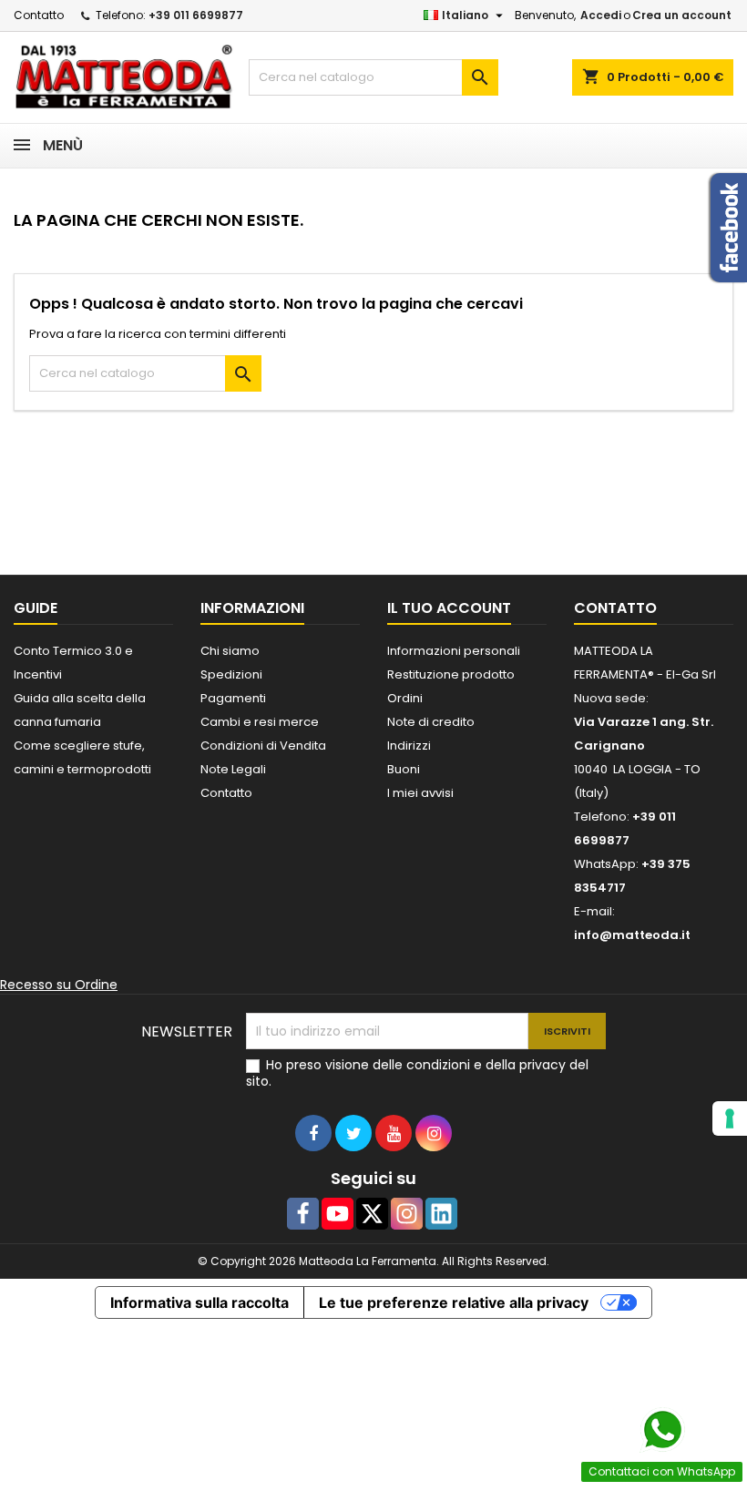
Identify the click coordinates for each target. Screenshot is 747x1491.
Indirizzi (409, 745)
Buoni (403, 769)
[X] (372, 1214)
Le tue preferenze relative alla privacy (453, 1302)
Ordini (405, 698)
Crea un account (682, 15)
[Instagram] (407, 1214)
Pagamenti (233, 698)
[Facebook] (303, 1214)
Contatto (39, 15)
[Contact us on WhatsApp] (662, 1430)
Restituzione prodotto (451, 674)
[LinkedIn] (441, 1214)
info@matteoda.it (632, 935)
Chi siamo (230, 650)
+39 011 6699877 (195, 15)
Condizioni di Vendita (263, 745)
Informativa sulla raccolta (199, 1302)
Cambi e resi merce (259, 721)
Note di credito (431, 721)
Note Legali (233, 769)
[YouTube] (337, 1214)
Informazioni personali (453, 650)
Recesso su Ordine (59, 984)
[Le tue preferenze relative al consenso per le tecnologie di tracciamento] (729, 1118)
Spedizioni (231, 674)
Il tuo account (449, 607)
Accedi (600, 15)
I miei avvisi (420, 793)
